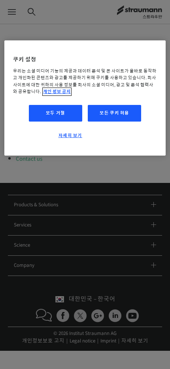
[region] (85, 98)
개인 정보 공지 (57, 91)
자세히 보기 (70, 135)
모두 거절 (55, 113)
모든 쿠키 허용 (114, 113)
